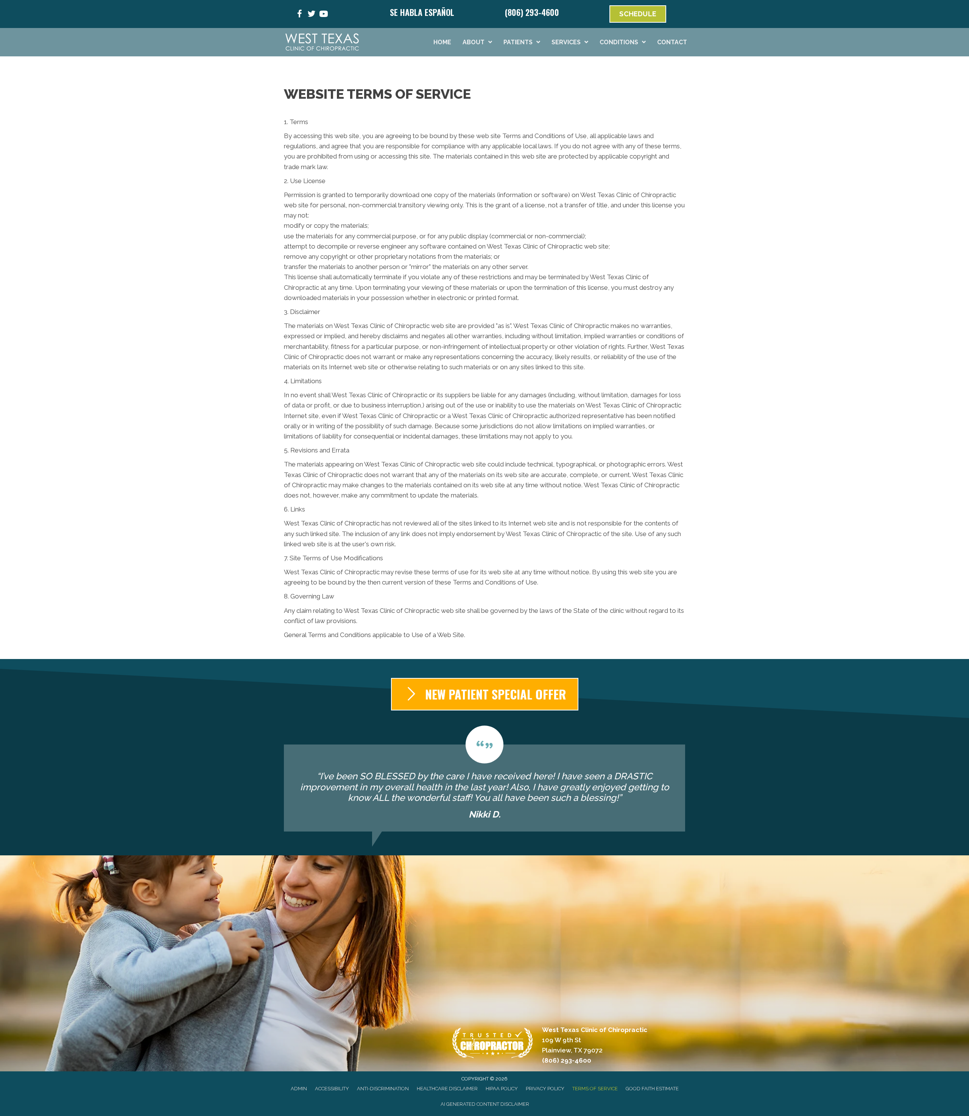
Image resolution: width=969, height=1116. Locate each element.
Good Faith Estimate (652, 1088)
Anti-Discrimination (383, 1088)
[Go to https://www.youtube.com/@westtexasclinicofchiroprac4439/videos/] (323, 14)
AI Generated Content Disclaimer (485, 1104)
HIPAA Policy (502, 1088)
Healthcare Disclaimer (447, 1088)
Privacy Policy (545, 1088)
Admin (299, 1088)
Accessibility (332, 1088)
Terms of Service (595, 1088)
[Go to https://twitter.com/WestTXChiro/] (311, 14)
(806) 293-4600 (532, 12)
